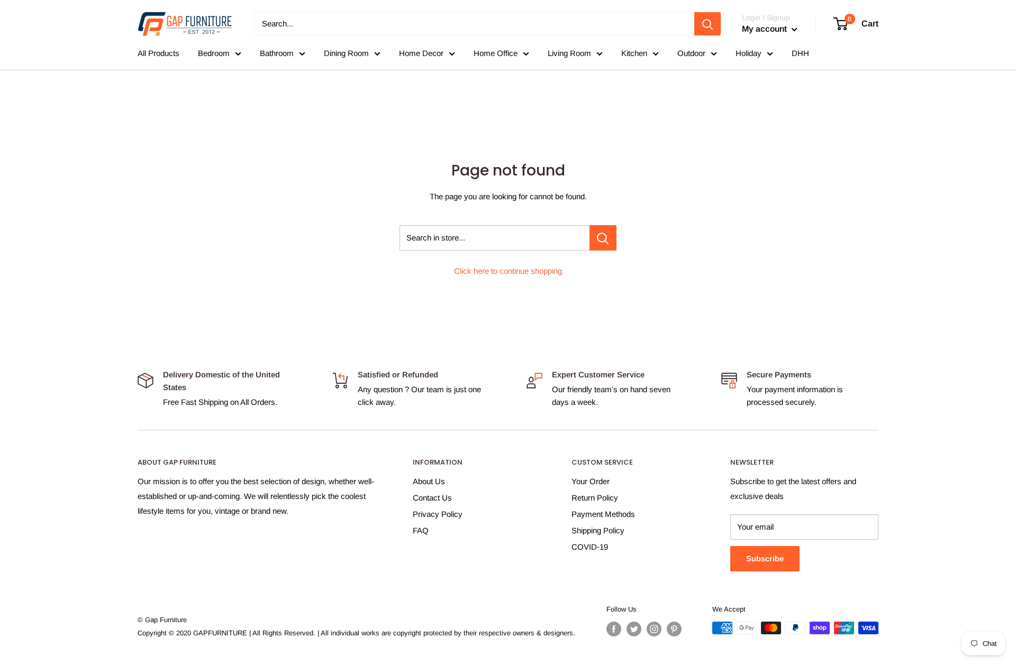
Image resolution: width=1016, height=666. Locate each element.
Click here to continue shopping (508, 270)
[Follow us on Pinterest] (674, 629)
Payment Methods (603, 514)
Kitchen (634, 53)
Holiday (748, 53)
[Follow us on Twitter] (634, 629)
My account (765, 28)
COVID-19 (590, 546)
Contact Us (432, 497)
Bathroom (277, 53)
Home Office (496, 53)
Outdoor (691, 53)
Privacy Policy (437, 514)
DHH (800, 53)
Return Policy (595, 497)
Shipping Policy (598, 530)
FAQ (421, 530)
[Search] (707, 23)
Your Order (591, 481)
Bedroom (214, 53)
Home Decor (421, 53)
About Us (429, 481)
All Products (158, 53)
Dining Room (346, 53)
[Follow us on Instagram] (654, 629)
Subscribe (765, 558)
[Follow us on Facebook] (613, 629)
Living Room (569, 53)
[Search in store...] (602, 238)
